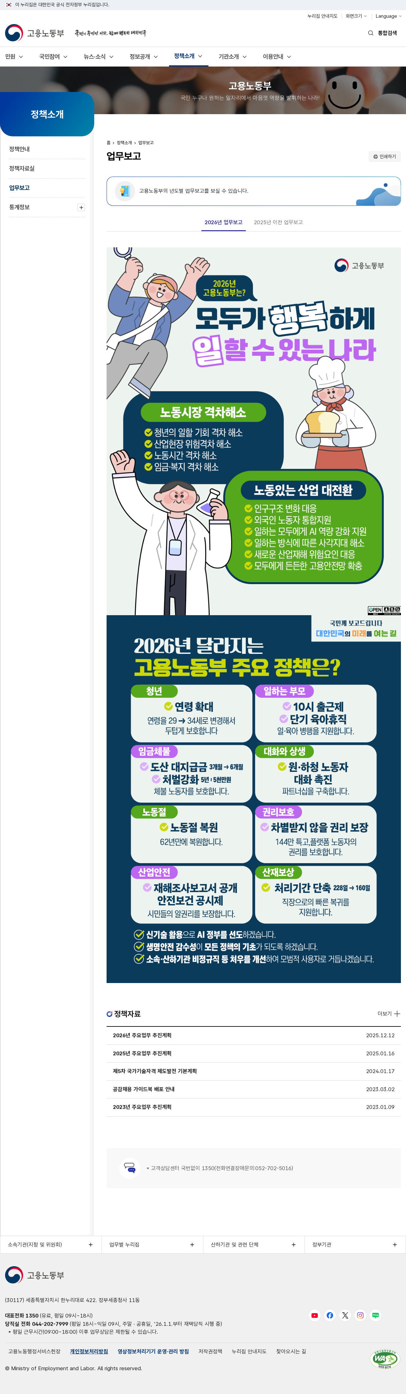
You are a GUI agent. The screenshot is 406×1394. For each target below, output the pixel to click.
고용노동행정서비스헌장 (34, 1351)
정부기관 (321, 1244)
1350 (32, 1316)
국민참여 (49, 59)
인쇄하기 (388, 157)
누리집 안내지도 (323, 16)
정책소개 (184, 58)
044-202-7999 (50, 1324)
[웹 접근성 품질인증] (385, 1359)
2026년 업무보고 (224, 222)
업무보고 (19, 188)
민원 (10, 59)
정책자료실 (22, 168)
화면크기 (354, 16)
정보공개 (139, 59)
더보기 (385, 1014)
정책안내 (19, 149)
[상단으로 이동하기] (388, 1383)
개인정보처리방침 (89, 1351)
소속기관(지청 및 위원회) (35, 1244)
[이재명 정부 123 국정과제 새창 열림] (106, 29)
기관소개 (228, 59)
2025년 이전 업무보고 (278, 222)
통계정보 (19, 210)
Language (386, 16)
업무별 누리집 (124, 1244)
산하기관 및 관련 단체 (235, 1244)
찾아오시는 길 (291, 1351)
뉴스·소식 (94, 59)
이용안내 (273, 59)
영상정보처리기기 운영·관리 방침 (153, 1351)
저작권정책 (210, 1351)
